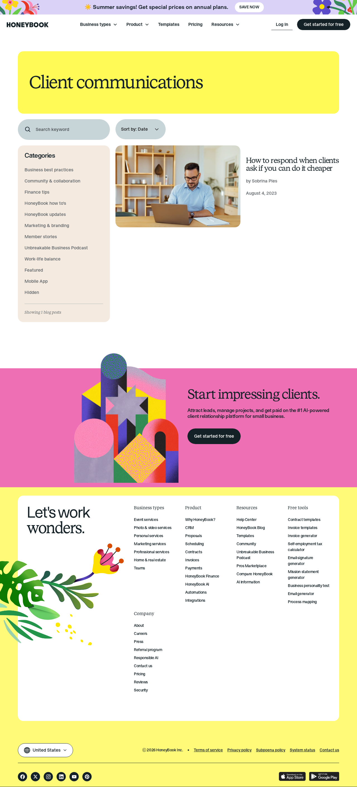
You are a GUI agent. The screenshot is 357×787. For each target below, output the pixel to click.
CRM (189, 527)
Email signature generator (300, 560)
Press (138, 641)
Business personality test (308, 585)
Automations (195, 592)
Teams (139, 568)
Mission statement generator (303, 574)
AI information (248, 582)
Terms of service (208, 750)
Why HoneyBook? (200, 519)
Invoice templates (302, 527)
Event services (146, 519)
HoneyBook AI (197, 584)
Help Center (246, 519)
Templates (168, 24)
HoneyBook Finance (202, 576)
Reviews (141, 682)
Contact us (143, 666)
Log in (282, 24)
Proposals (193, 536)
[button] (99, 24)
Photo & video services (153, 527)
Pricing (195, 24)
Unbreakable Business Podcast (255, 555)
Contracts (193, 552)
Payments (193, 568)
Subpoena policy (270, 750)
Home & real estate (150, 560)
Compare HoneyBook (255, 574)
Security (141, 690)
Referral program (148, 649)
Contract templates (304, 519)
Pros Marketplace (251, 566)
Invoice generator (302, 536)
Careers (140, 633)
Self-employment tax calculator (305, 546)
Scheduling (194, 544)
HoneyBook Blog (251, 527)
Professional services (151, 552)
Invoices (192, 560)
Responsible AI (146, 658)
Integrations (195, 600)
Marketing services (150, 544)
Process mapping (302, 602)
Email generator (301, 593)
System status (302, 750)
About (139, 625)
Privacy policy (239, 750)
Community (246, 544)
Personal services (148, 536)
